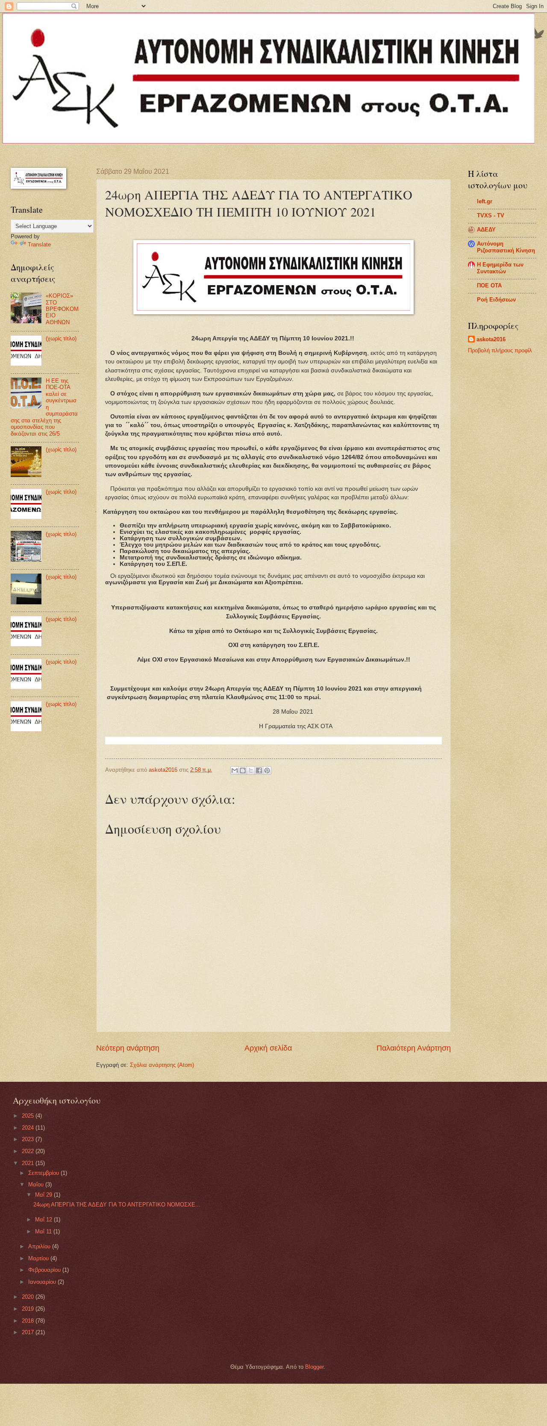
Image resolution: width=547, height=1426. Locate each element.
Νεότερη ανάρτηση (127, 1048)
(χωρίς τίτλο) (61, 338)
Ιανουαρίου (43, 1282)
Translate (39, 244)
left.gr (484, 201)
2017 (28, 1332)
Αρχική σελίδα (268, 1048)
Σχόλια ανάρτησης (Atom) (162, 1065)
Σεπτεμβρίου (44, 1173)
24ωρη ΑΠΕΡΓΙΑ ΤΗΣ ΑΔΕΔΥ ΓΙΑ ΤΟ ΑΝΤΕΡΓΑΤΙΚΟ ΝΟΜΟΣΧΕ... (116, 1204)
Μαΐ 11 (44, 1231)
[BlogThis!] (242, 770)
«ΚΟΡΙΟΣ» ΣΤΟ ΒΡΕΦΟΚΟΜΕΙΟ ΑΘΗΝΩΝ (62, 309)
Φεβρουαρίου (45, 1270)
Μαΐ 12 (44, 1219)
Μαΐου (36, 1184)
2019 (28, 1309)
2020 (28, 1297)
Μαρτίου (39, 1258)
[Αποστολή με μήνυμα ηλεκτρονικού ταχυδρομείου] (234, 770)
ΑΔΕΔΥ (486, 229)
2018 (28, 1321)
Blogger (314, 1367)
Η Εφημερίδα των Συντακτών (500, 268)
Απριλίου (40, 1246)
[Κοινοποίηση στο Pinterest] (267, 770)
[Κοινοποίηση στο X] (251, 770)
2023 (28, 1139)
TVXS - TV (490, 215)
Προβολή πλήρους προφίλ (500, 350)
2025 (28, 1116)
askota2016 (491, 339)
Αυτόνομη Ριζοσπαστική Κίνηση (506, 247)
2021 (28, 1163)
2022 (28, 1151)
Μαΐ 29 (44, 1195)
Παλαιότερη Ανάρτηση (413, 1048)
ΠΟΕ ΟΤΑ (489, 285)
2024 (28, 1127)
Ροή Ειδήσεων (496, 299)
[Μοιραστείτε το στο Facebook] (259, 770)
